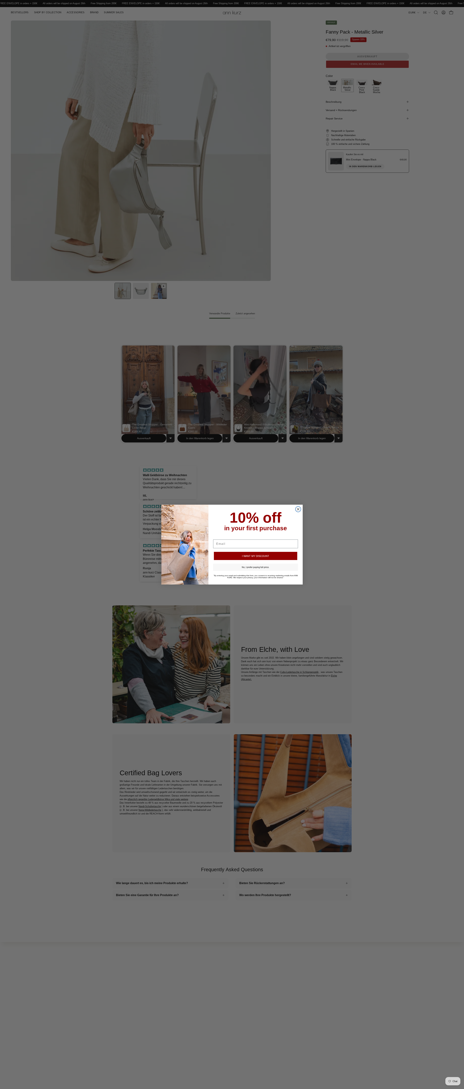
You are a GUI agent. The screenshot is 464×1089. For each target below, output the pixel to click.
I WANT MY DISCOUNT (255, 556)
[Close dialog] (298, 509)
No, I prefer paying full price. (255, 567)
